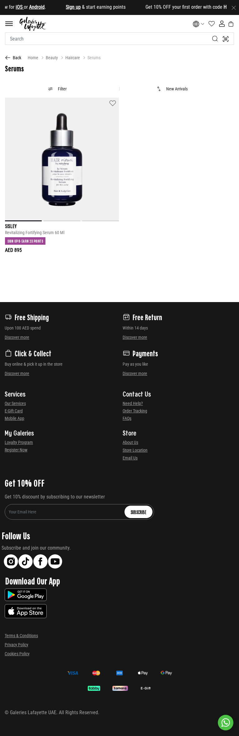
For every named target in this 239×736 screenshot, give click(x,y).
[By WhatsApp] (225, 722)
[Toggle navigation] (9, 23)
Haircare (72, 57)
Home (33, 57)
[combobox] (119, 38)
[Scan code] (226, 38)
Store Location (135, 450)
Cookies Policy (17, 653)
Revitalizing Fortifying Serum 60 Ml (34, 232)
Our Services (15, 403)
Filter (62, 88)
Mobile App (14, 418)
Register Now (16, 449)
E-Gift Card (14, 410)
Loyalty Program (19, 442)
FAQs (127, 418)
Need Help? (133, 403)
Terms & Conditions (21, 635)
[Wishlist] (112, 103)
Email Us (130, 457)
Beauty (52, 57)
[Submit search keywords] (215, 38)
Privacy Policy (16, 644)
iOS (13, 7)
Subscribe (138, 512)
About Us (130, 442)
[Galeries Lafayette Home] (33, 24)
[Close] (234, 7)
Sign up (66, 7)
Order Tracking (135, 410)
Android (30, 7)
